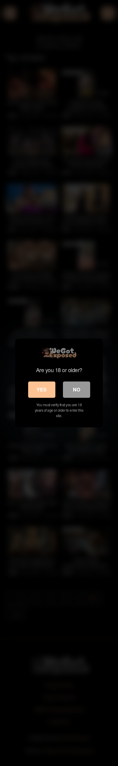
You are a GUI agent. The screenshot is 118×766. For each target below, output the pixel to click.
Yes (42, 389)
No (76, 389)
